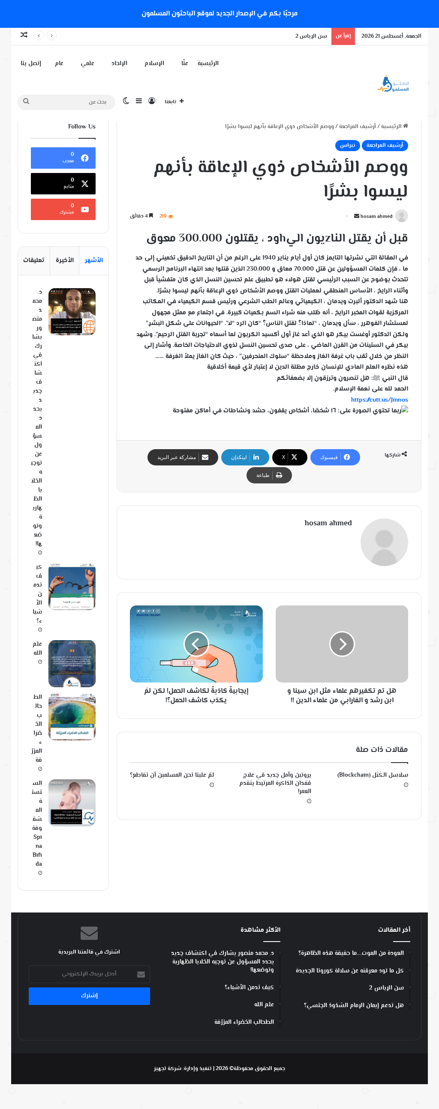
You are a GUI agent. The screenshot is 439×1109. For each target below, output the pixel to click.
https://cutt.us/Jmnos (379, 400)
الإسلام (154, 64)
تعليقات (33, 260)
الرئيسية (208, 64)
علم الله (37, 649)
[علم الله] (72, 663)
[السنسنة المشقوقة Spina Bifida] (72, 802)
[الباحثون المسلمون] (393, 83)
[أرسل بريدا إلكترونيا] (356, 217)
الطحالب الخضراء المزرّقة (36, 729)
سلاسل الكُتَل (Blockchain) (372, 775)
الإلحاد (119, 64)
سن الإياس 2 (311, 36)
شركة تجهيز (167, 1068)
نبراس (347, 145)
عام (59, 64)
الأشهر (94, 260)
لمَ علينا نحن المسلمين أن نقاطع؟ (172, 775)
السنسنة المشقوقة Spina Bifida (37, 824)
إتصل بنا (31, 64)
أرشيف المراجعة (357, 126)
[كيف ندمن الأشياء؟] (72, 586)
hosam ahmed (377, 217)
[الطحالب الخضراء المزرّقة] (72, 716)
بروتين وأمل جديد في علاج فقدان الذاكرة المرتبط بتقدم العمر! (275, 783)
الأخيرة (65, 260)
